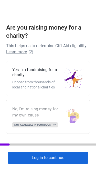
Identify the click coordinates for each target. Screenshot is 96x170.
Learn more (16, 51)
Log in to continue (48, 157)
